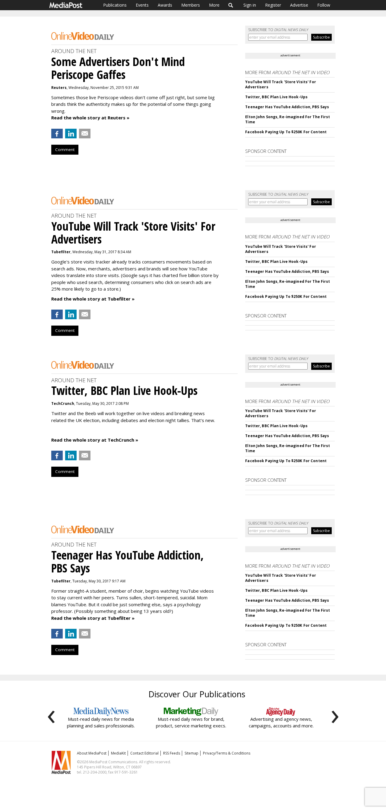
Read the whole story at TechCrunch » (94, 440)
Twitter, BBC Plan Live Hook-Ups (276, 96)
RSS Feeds (171, 753)
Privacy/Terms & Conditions (226, 753)
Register (273, 5)
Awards (165, 5)
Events (142, 5)
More (214, 5)
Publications (115, 5)
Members (190, 5)
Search (231, 5)
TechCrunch (62, 403)
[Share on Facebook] (57, 133)
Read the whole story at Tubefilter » (92, 299)
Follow (323, 5)
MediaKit (118, 753)
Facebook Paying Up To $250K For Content (286, 131)
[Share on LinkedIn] (71, 133)
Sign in (249, 5)
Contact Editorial (144, 753)
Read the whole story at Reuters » (90, 118)
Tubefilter (61, 251)
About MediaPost (91, 753)
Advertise (299, 5)
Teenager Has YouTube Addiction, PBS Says (287, 106)
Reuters (59, 87)
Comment (64, 149)
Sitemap (191, 753)
